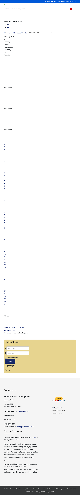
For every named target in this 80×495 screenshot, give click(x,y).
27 (5, 294)
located (33, 437)
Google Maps (24, 411)
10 (4, 186)
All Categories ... (10, 330)
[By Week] (17, 33)
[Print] (8, 25)
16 (4, 223)
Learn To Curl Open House (14, 328)
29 (5, 299)
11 (4, 189)
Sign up (7, 370)
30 (5, 301)
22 (5, 259)
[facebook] (4, 1)
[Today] (24, 33)
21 (4, 257)
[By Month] (8, 33)
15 (4, 220)
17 (4, 225)
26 (5, 291)
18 (4, 228)
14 (4, 218)
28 (5, 296)
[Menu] (68, 9)
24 (5, 265)
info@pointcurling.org (68, 1)
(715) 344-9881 (51, 1)
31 (4, 304)
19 (4, 252)
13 (4, 215)
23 (5, 262)
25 (5, 267)
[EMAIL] (8, 27)
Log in (10, 361)
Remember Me (13, 358)
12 (4, 212)
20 (5, 254)
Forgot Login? (10, 366)
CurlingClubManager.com (44, 491)
